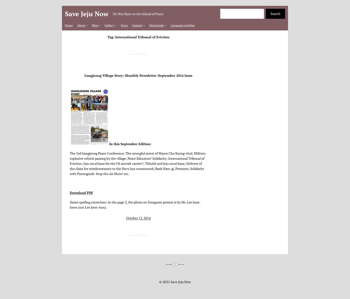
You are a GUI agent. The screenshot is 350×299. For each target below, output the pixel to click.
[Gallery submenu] (115, 25)
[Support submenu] (144, 25)
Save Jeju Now (86, 13)
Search (275, 13)
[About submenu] (87, 25)
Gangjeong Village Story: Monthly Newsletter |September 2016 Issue (138, 75)
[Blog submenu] (99, 25)
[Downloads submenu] (165, 25)
